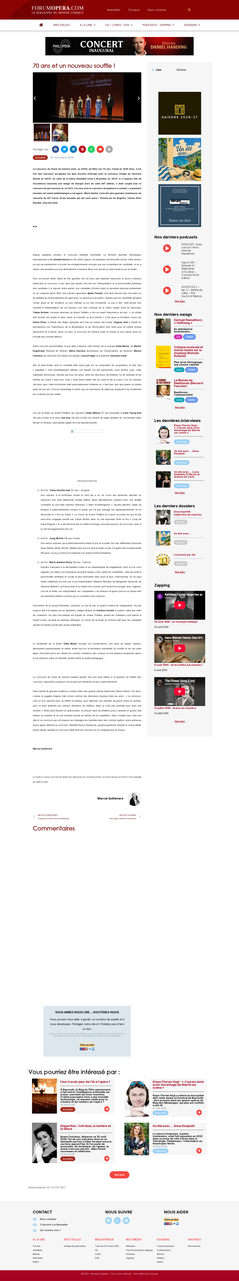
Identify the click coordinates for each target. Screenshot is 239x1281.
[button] (87, 25)
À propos (133, 9)
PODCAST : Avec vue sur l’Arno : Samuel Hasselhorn (191, 248)
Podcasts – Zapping (157, 25)
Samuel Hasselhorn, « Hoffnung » (188, 321)
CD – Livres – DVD (117, 25)
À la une (86, 25)
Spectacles (61, 25)
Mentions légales (100, 1274)
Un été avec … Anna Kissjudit (186, 452)
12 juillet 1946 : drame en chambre (175, 708)
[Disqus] (87, 875)
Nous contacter (157, 9)
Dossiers (190, 25)
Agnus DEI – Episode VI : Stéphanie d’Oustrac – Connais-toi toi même (190, 270)
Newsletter (113, 9)
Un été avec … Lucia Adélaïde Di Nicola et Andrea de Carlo (187, 474)
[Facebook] (108, 1220)
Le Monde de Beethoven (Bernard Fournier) (188, 383)
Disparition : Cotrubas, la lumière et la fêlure (85, 1127)
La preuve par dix (184, 554)
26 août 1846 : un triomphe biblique (176, 621)
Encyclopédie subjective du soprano (188, 513)
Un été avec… (182, 533)
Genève (181, 69)
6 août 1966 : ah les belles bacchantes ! (178, 664)
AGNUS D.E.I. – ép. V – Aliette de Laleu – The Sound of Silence (191, 291)
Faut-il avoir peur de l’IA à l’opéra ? (85, 1081)
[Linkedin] (126, 1220)
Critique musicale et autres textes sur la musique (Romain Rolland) (188, 351)
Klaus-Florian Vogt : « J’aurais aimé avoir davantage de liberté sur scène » (187, 429)
